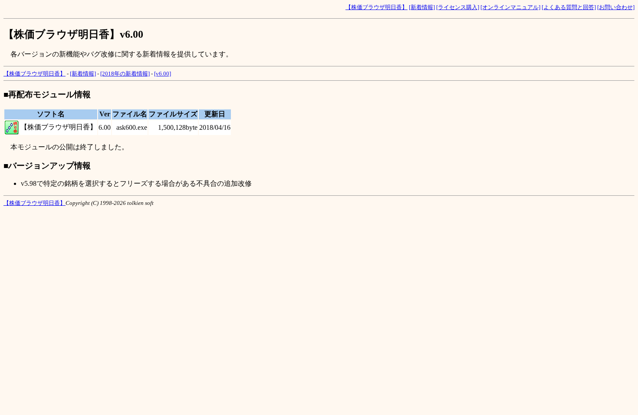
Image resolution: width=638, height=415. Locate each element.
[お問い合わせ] (616, 7)
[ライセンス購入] (457, 7)
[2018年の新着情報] (125, 73)
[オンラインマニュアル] (510, 7)
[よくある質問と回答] (569, 7)
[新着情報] (422, 7)
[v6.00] (162, 73)
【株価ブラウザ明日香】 (376, 7)
